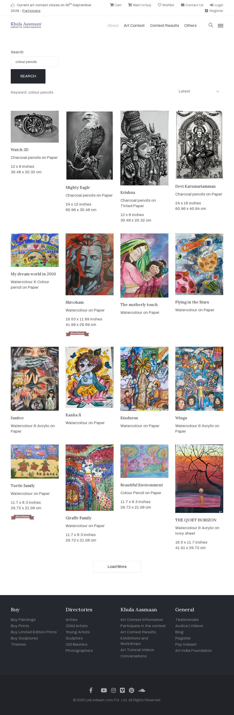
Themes (18, 644)
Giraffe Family (78, 517)
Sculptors (74, 638)
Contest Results (164, 25)
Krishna (127, 192)
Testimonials (187, 620)
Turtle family (23, 485)
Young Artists (78, 632)
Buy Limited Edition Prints (34, 632)
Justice (17, 417)
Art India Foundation (193, 650)
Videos (197, 626)
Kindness (129, 417)
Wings (181, 417)
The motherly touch (139, 304)
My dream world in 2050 (33, 273)
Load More (117, 566)
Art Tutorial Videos (137, 650)
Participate (31, 11)
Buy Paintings (23, 620)
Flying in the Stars (192, 302)
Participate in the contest (143, 626)
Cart (118, 5)
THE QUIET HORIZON (195, 520)
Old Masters (76, 644)
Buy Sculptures (24, 638)
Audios (181, 626)
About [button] (113, 25)
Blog (179, 632)
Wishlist (168, 5)
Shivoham (75, 302)
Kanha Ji (73, 414)
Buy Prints (20, 626)
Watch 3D (20, 149)
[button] (211, 25)
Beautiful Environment (141, 485)
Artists (71, 620)
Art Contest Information (141, 620)
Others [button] (190, 25)
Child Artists (77, 626)
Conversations (133, 656)
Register (216, 11)
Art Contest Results (138, 632)
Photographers (79, 650)
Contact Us (194, 5)
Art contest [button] (134, 25)
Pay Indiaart (186, 644)
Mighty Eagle (78, 187)
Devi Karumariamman (195, 186)
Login (218, 5)
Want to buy (141, 5)
